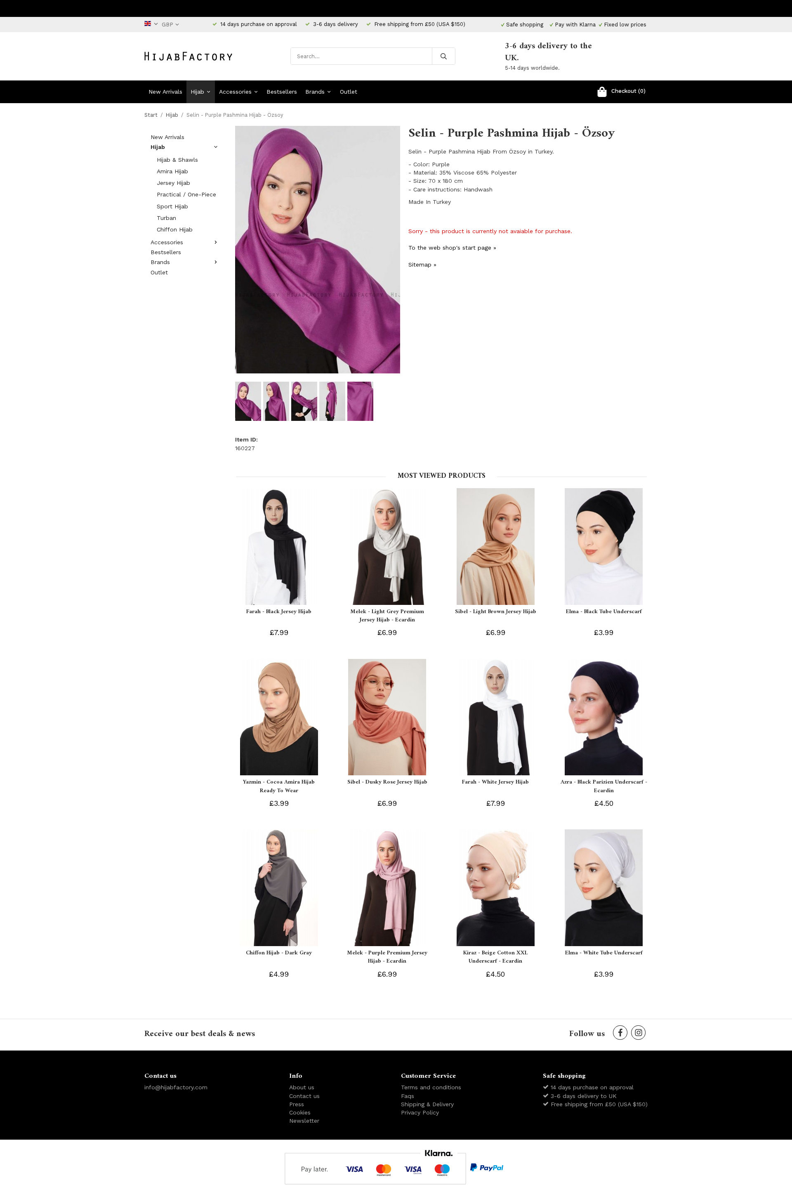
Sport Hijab (172, 206)
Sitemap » (422, 264)
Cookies (300, 1112)
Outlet (348, 91)
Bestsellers (281, 91)
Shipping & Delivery (427, 1104)
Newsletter (304, 1120)
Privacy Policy (420, 1112)
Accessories (235, 91)
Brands (315, 91)
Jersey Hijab (173, 182)
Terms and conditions (431, 1087)
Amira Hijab (172, 171)
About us (301, 1087)
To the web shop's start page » (452, 247)
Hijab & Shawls (177, 159)
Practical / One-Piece (186, 194)
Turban (166, 218)
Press (296, 1104)
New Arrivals (165, 91)
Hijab (197, 91)
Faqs (407, 1096)
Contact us (304, 1096)
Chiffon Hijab (175, 229)
